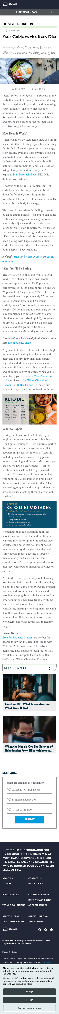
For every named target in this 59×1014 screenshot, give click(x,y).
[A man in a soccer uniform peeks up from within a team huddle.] (29, 729)
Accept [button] (29, 991)
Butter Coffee (25, 385)
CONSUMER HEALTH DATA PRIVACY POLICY (40, 897)
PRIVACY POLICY (11, 894)
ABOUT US (7, 878)
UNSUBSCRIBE (35, 883)
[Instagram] (51, 929)
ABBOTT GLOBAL (10, 916)
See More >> (28, 984)
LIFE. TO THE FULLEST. (13, 921)
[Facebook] (39, 929)
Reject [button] (29, 1000)
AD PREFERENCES (37, 905)
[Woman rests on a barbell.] (29, 687)
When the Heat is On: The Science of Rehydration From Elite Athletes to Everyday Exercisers (29, 749)
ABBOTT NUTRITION (38, 916)
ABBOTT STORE (36, 921)
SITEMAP (6, 883)
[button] (26, 12)
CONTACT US (34, 878)
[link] (17, 30)
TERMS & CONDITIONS (13, 905)
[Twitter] (45, 929)
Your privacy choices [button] (29, 1008)
